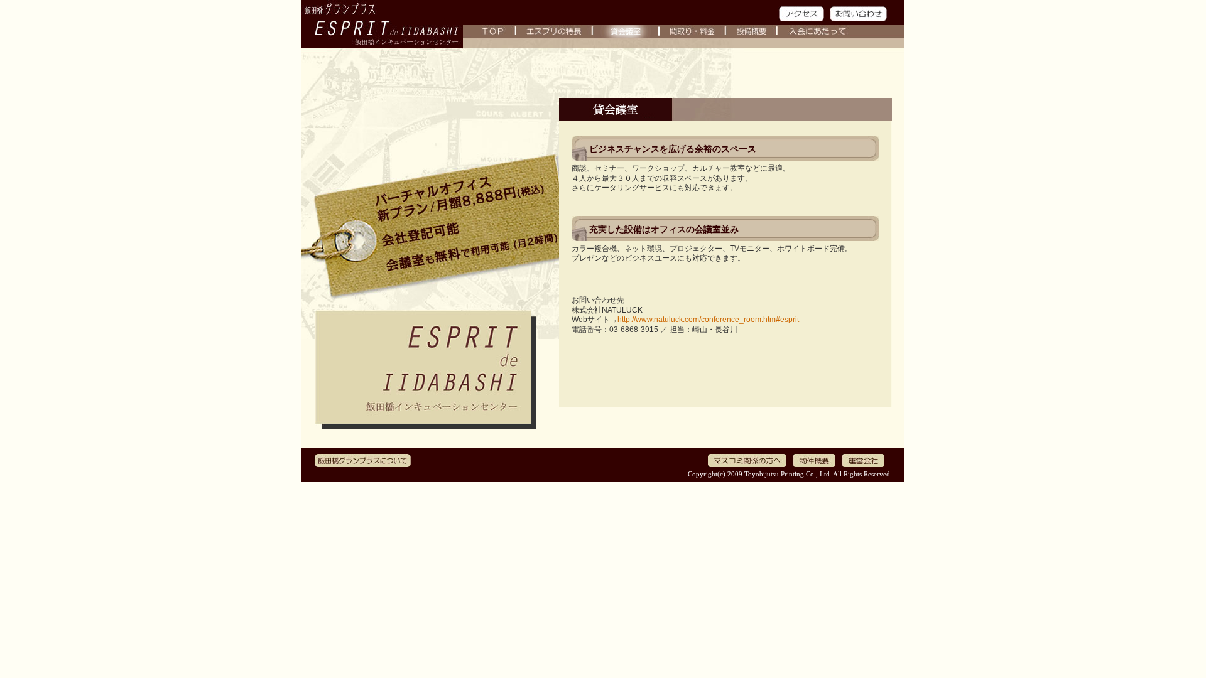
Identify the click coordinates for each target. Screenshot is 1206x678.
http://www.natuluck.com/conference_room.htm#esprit (708, 319)
